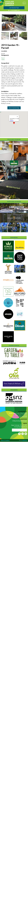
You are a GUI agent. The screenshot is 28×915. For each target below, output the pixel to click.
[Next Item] (25, 22)
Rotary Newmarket (23, 416)
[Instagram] (22, 433)
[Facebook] (19, 433)
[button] (25, 433)
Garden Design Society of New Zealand (18, 413)
